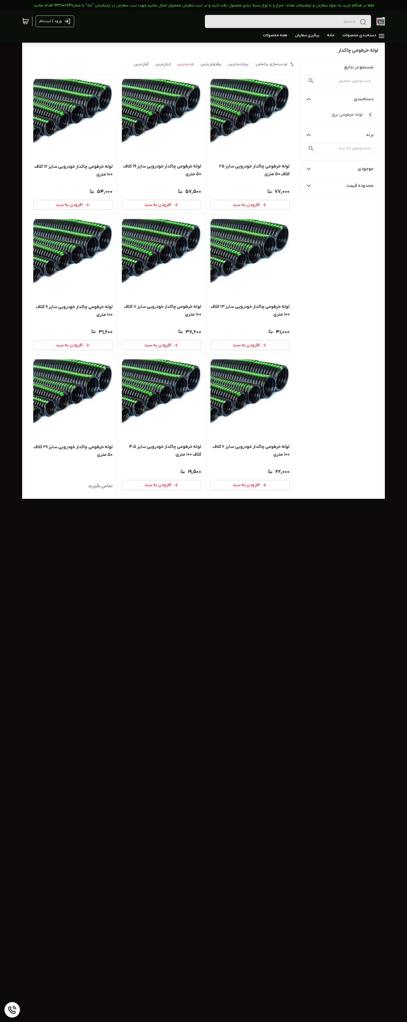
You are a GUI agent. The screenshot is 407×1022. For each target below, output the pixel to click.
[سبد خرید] (25, 21)
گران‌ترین (141, 64)
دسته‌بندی (363, 99)
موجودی (365, 169)
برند (369, 135)
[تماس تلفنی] (12, 1010)
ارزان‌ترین (163, 64)
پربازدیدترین (238, 64)
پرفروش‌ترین (210, 64)
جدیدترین (185, 64)
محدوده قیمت (359, 186)
